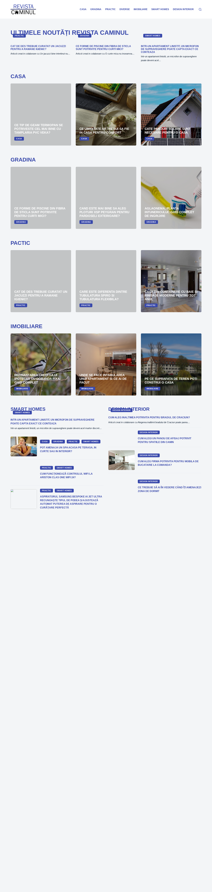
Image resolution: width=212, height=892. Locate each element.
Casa (83, 9)
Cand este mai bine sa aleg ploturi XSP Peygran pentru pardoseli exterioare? (104, 212)
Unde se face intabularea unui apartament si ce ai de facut (103, 378)
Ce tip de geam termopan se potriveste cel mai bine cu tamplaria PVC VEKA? (38, 128)
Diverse (125, 9)
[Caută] (200, 9)
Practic (110, 9)
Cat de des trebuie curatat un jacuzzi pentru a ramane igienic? (38, 47)
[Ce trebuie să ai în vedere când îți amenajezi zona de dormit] (121, 486)
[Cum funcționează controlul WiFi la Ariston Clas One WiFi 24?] (24, 472)
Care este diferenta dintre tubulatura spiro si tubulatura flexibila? (103, 295)
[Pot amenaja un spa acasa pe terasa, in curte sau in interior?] (24, 446)
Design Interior (183, 9)
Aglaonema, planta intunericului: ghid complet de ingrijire (169, 212)
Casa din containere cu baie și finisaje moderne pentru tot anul (171, 295)
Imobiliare (140, 9)
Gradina (95, 9)
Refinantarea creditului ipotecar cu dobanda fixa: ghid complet (37, 378)
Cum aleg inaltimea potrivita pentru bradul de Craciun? (149, 417)
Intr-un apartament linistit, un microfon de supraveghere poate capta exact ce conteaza (170, 49)
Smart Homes (160, 9)
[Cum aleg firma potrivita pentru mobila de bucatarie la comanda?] (121, 460)
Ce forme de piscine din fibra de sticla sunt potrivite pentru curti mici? (103, 47)
